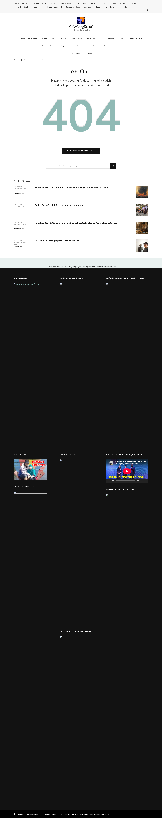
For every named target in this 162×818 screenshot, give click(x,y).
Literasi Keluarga (118, 4)
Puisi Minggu (66, 4)
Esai (105, 4)
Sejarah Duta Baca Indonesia (115, 7)
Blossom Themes (83, 814)
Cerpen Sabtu (37, 7)
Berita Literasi (20, 211)
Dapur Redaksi (40, 4)
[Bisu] (142, 481)
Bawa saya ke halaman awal (81, 151)
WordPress (106, 814)
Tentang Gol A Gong (22, 4)
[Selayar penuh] (145, 481)
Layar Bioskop (80, 4)
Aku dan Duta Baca (92, 7)
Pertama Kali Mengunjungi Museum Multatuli (58, 240)
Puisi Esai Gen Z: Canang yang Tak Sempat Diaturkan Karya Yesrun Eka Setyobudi (76, 222)
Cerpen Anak (52, 7)
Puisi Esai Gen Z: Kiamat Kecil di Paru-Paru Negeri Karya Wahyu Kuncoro (72, 187)
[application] (127, 471)
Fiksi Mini (53, 4)
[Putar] (109, 481)
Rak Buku (132, 4)
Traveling (18, 246)
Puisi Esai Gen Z (21, 7)
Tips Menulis (95, 4)
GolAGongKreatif (81, 26)
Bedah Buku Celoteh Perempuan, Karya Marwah (59, 205)
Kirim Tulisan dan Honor (71, 7)
